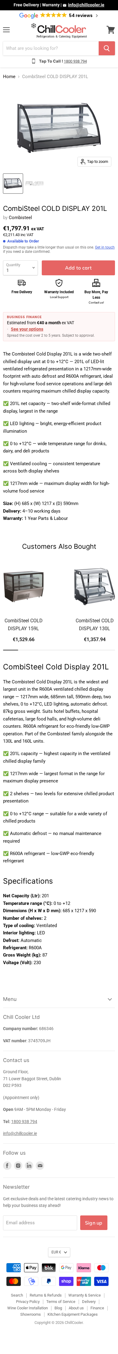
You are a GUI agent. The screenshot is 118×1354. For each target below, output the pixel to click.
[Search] (107, 48)
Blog (58, 1308)
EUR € (56, 1252)
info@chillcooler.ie (86, 4)
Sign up (94, 1223)
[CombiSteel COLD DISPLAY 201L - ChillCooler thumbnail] (13, 183)
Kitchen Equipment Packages (73, 1314)
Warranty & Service (84, 1295)
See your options (27, 329)
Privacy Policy (28, 1301)
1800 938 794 (75, 61)
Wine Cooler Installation (27, 1308)
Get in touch (105, 247)
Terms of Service (60, 1301)
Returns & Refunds (46, 1295)
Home (9, 76)
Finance (97, 1308)
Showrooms (30, 1314)
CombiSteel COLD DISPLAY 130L (95, 624)
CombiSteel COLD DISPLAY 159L (24, 624)
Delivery (89, 1301)
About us (76, 1308)
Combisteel (20, 217)
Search (17, 1295)
